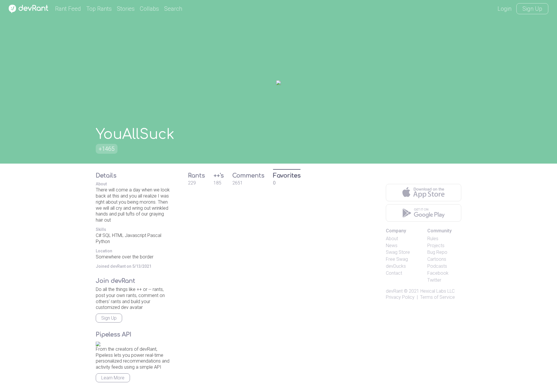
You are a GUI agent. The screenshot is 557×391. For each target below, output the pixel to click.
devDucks (396, 266)
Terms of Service (437, 297)
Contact (394, 273)
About (392, 238)
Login (504, 8)
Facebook (438, 273)
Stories (126, 8)
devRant (394, 291)
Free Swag (397, 259)
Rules (432, 238)
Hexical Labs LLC (437, 291)
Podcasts (437, 266)
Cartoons (436, 259)
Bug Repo (437, 252)
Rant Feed (68, 8)
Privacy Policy (400, 297)
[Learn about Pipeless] (98, 343)
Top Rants (99, 8)
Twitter (434, 280)
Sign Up (532, 8)
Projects (435, 245)
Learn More (112, 378)
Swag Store (398, 252)
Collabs (149, 8)
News (391, 245)
